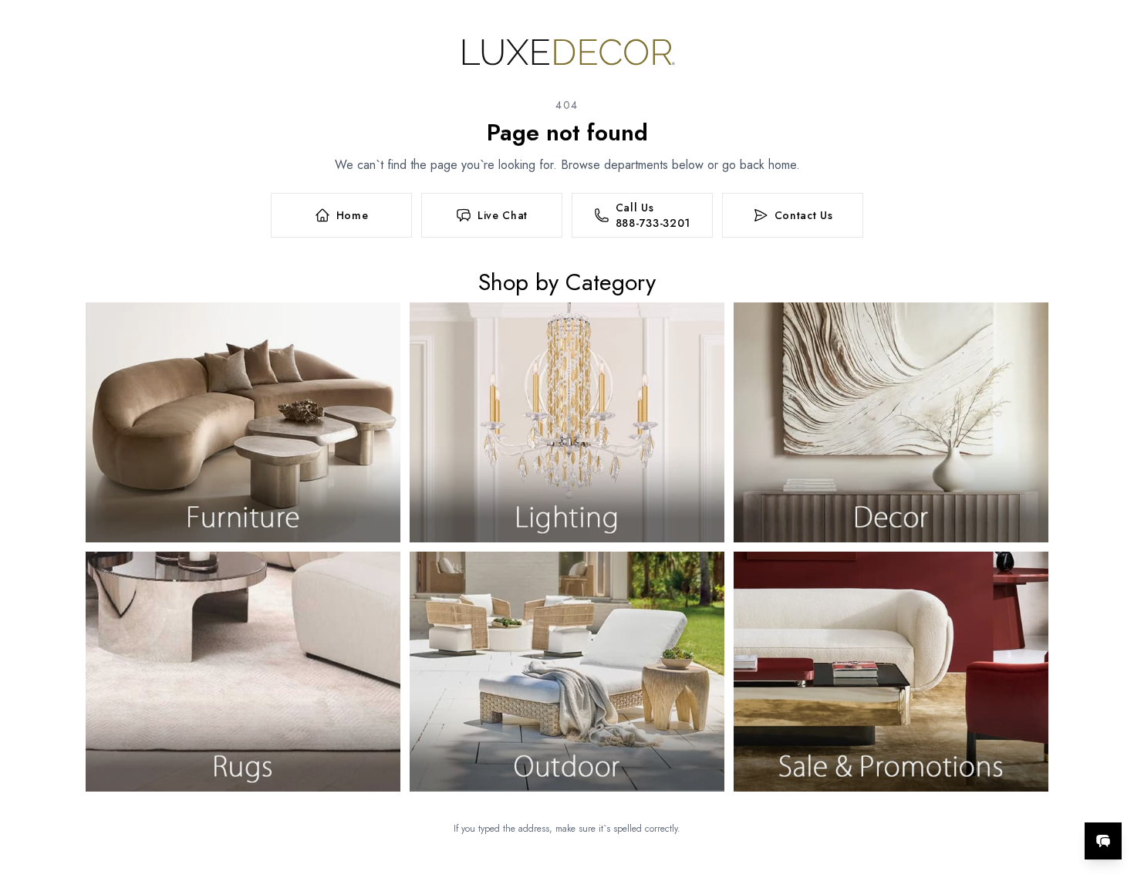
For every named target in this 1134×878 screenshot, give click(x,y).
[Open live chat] (1103, 840)
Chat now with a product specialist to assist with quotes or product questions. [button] (994, 800)
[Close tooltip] (1109, 794)
